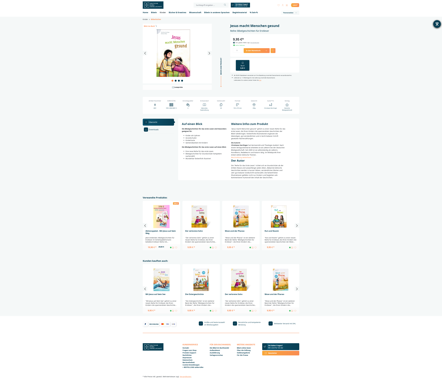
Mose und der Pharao (234, 231)
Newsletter (272, 353)
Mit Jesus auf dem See (155, 294)
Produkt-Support (189, 353)
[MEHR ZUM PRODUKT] (220, 89)
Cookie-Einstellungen (191, 365)
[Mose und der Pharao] (241, 216)
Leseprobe (178, 87)
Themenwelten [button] (288, 13)
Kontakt (186, 348)
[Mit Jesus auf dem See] (161, 279)
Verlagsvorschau (216, 355)
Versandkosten (254, 42)
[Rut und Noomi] (280, 216)
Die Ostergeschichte (194, 294)
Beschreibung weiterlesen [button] (241, 157)
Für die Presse (242, 355)
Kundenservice (190, 344)
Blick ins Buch (149, 26)
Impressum (187, 357)
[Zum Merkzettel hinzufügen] (273, 50)
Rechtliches (187, 355)
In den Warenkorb (253, 50)
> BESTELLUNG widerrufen (193, 367)
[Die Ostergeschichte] (201, 279)
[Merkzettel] (278, 4)
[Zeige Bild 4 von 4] (182, 81)
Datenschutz (187, 360)
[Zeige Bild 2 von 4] (176, 81)
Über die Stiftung (244, 350)
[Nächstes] (209, 53)
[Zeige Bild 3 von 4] (179, 81)
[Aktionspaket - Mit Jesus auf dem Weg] (161, 216)
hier (260, 80)
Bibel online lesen (244, 348)
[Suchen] (225, 5)
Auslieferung (215, 353)
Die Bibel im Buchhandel (219, 348)
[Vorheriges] (145, 53)
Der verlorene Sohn (194, 231)
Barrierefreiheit (189, 362)
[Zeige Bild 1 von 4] (172, 81)
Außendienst (215, 350)
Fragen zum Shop (189, 350)
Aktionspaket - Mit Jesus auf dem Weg (160, 232)
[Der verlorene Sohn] (201, 216)
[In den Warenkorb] (173, 247)
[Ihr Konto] (282, 4)
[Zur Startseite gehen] (154, 5)
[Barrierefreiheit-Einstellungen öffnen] (437, 24)
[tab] (158, 122)
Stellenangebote (243, 353)
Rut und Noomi (272, 231)
